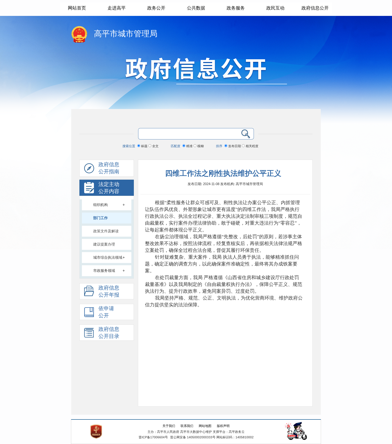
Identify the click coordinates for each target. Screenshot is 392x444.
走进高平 (117, 7)
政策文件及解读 (106, 231)
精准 (189, 146)
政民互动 (275, 7)
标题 (144, 146)
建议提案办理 (104, 244)
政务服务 (236, 7)
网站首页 (77, 7)
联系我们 (187, 426)
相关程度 (251, 146)
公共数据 (196, 7)
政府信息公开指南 (108, 168)
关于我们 (168, 426)
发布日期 (234, 146)
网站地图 (205, 426)
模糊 (200, 146)
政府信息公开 (315, 7)
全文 (155, 146)
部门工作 (100, 218)
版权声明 (223, 426)
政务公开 (156, 7)
